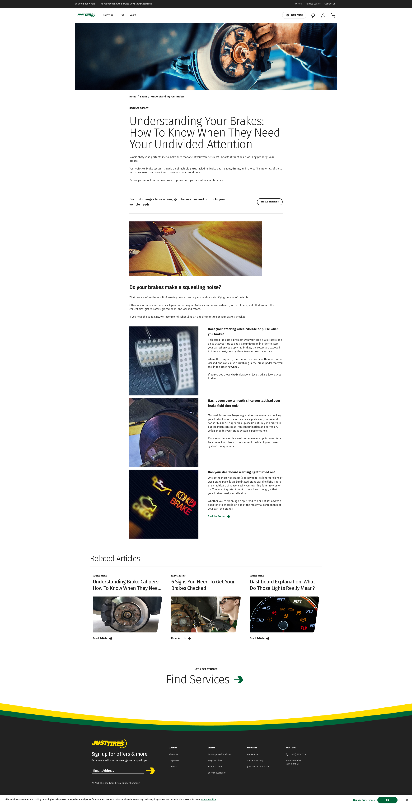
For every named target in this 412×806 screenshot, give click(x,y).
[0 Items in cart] (333, 15)
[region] (206, 800)
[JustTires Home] (85, 15)
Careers (173, 766)
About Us (173, 754)
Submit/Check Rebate (219, 754)
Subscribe (149, 770)
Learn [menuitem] (133, 14)
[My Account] (323, 15)
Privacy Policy (208, 799)
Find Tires (297, 15)
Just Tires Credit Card (258, 766)
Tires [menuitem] (121, 14)
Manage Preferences (364, 800)
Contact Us (252, 754)
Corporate (174, 760)
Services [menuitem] (108, 14)
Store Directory (255, 760)
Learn (143, 96)
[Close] (406, 800)
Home (132, 96)
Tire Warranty (215, 766)
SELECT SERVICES (270, 201)
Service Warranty (216, 772)
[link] (126, 4)
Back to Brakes (217, 516)
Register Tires (215, 760)
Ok (387, 800)
